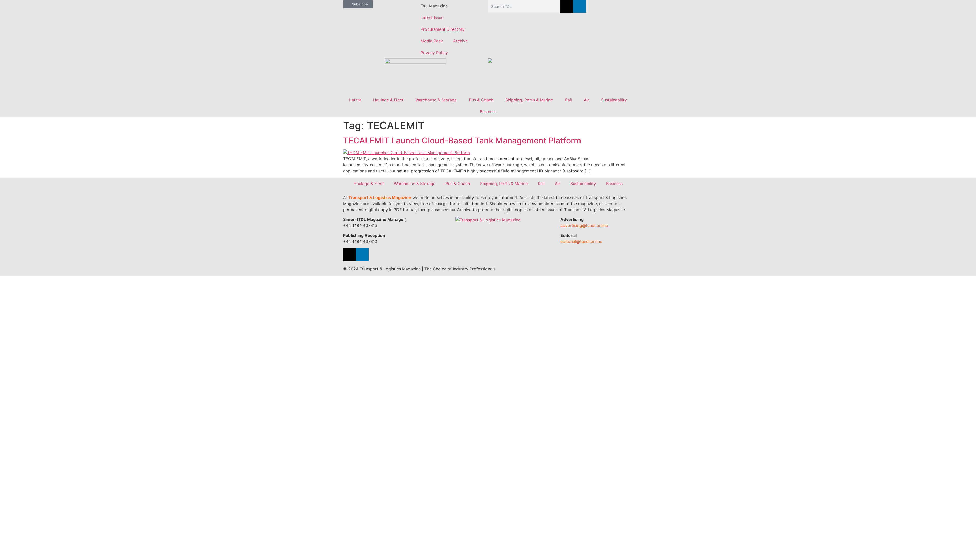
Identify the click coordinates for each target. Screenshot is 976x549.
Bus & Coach (481, 99)
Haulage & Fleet (388, 99)
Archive (460, 40)
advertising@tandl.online (584, 225)
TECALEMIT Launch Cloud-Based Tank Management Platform (462, 140)
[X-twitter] (566, 6)
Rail (568, 99)
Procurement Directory (443, 29)
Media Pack (432, 40)
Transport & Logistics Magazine (379, 197)
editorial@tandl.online (581, 241)
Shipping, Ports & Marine (529, 99)
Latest (355, 99)
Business (488, 111)
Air (586, 99)
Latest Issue (432, 17)
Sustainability (614, 99)
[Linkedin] (579, 6)
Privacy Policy (434, 52)
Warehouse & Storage (436, 99)
